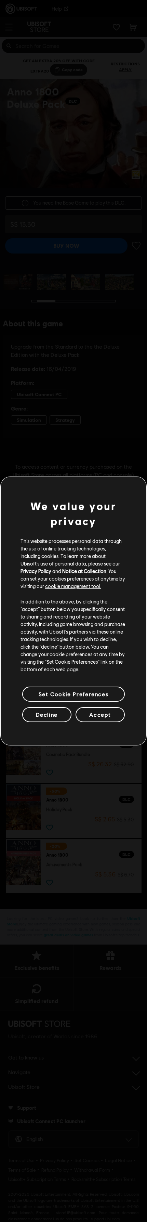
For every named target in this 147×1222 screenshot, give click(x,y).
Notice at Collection (84, 571)
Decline (47, 714)
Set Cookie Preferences (73, 694)
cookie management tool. (73, 586)
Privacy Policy (36, 571)
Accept (100, 714)
